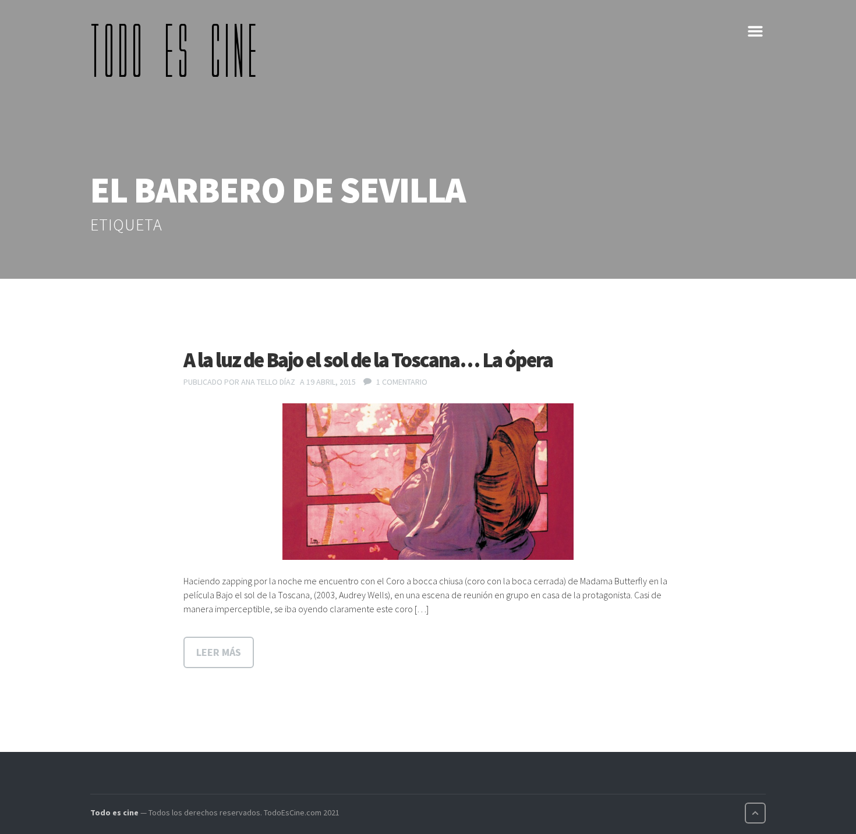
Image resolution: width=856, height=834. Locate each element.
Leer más (218, 652)
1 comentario (401, 382)
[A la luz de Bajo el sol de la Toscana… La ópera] (428, 481)
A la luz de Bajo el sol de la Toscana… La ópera (368, 360)
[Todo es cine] (177, 50)
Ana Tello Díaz (268, 382)
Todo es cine (114, 812)
